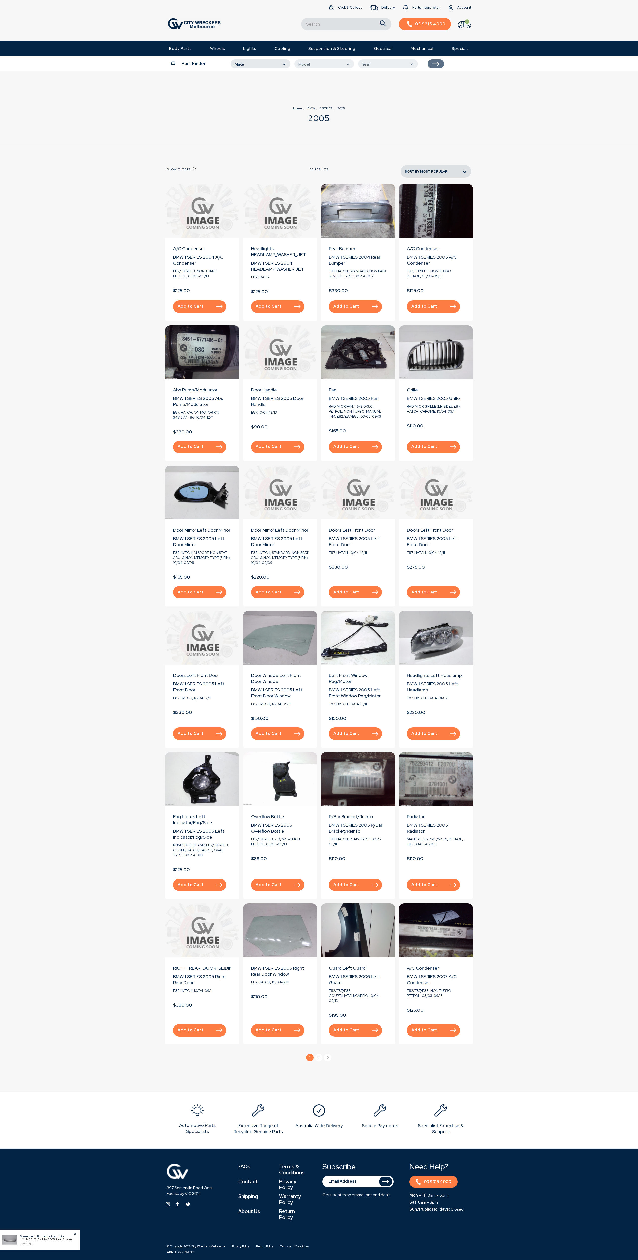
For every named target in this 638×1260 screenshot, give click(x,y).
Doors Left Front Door (352, 530)
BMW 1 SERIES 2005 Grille (433, 398)
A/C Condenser (189, 248)
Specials (460, 48)
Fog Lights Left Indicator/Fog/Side (192, 819)
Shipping (248, 1196)
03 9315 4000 (437, 1181)
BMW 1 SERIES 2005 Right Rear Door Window (277, 971)
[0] (460, 29)
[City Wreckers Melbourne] (194, 23)
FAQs (244, 1166)
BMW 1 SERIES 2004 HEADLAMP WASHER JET (277, 266)
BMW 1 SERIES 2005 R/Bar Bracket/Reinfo (355, 828)
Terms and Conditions (294, 1246)
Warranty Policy (290, 1199)
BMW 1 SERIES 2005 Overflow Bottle (271, 828)
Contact (248, 1181)
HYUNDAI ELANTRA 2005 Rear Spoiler (46, 1239)
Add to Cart (191, 306)
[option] (197, 1120)
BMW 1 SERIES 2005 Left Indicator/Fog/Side (198, 834)
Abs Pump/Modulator (195, 390)
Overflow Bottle (267, 816)
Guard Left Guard (347, 968)
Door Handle (264, 390)
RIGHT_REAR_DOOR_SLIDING (204, 968)
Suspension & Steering (331, 48)
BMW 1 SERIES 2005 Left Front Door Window (276, 693)
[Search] (382, 24)
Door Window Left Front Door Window (276, 678)
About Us (249, 1211)
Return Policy (287, 1214)
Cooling (282, 48)
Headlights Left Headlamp (434, 675)
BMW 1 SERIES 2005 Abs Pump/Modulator (198, 401)
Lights (249, 48)
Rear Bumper (342, 248)
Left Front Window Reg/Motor (348, 678)
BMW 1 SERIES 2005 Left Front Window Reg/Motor (355, 693)
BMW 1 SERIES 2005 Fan (353, 398)
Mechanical (422, 48)
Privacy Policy (287, 1184)
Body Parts (180, 48)
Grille (412, 390)
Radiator (416, 816)
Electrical (383, 48)
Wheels (217, 48)
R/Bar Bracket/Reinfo (351, 816)
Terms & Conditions (292, 1169)
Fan (332, 390)
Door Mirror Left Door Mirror (201, 530)
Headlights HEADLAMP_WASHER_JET (278, 251)
